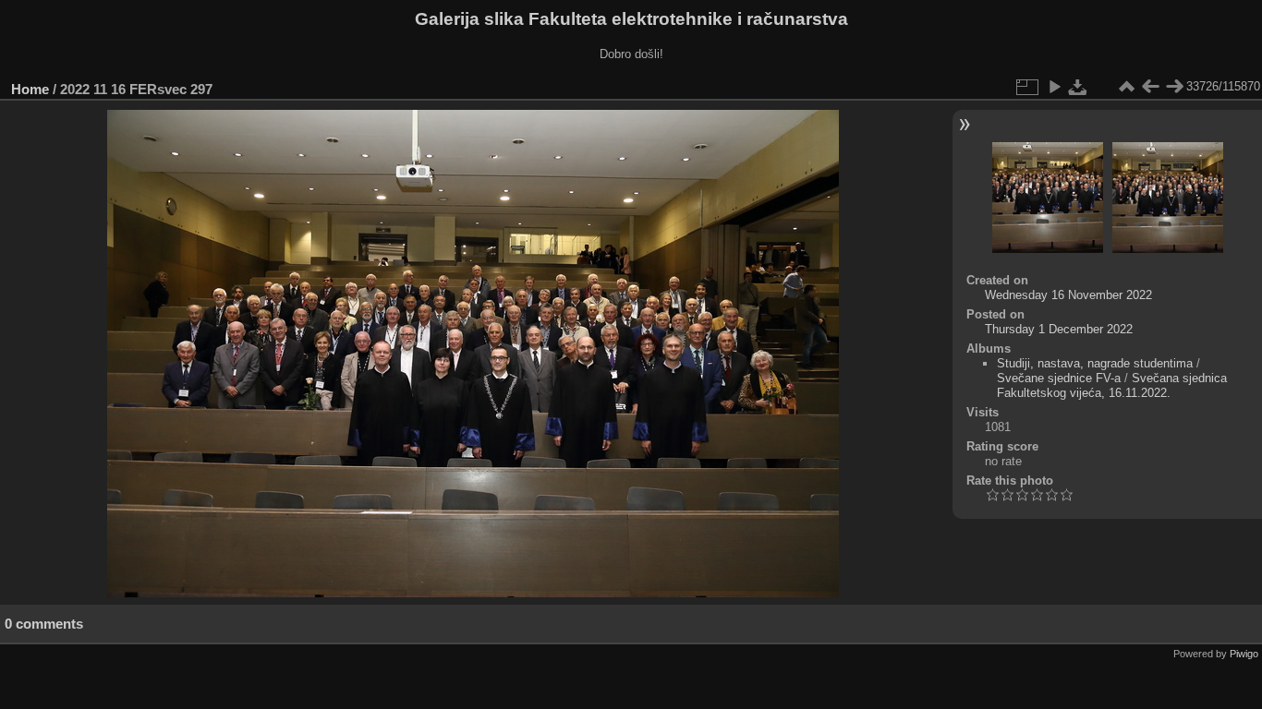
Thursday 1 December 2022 (1059, 329)
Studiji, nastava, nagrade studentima (1095, 363)
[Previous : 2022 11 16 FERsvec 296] (1150, 87)
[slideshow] (1054, 87)
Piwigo (1244, 653)
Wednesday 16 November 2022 (1068, 295)
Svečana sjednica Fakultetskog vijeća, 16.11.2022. (1112, 385)
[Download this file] (1078, 87)
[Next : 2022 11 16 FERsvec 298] (1174, 87)
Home (30, 89)
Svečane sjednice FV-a (1059, 378)
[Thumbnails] (1126, 87)
